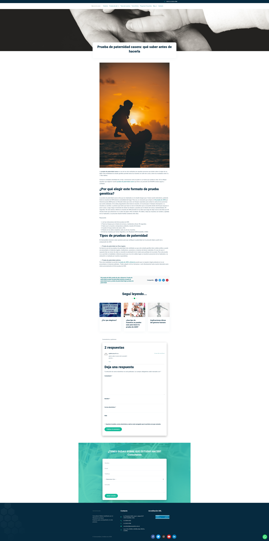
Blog (154, 6)
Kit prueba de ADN (106, 277)
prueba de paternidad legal (119, 281)
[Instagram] (164, 537)
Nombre (107, 398)
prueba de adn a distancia (119, 277)
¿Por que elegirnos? (109, 320)
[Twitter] (158, 537)
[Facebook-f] (153, 537)
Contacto (160, 6)
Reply (110, 361)
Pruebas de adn (113, 6)
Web (106, 415)
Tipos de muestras (125, 6)
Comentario (108, 376)
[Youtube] (169, 537)
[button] (156, 280)
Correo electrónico (110, 407)
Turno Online (135, 6)
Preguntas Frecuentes (146, 6)
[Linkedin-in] (174, 537)
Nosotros (105, 6)
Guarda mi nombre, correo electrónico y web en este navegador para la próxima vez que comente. (133, 424)
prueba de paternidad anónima (116, 279)
